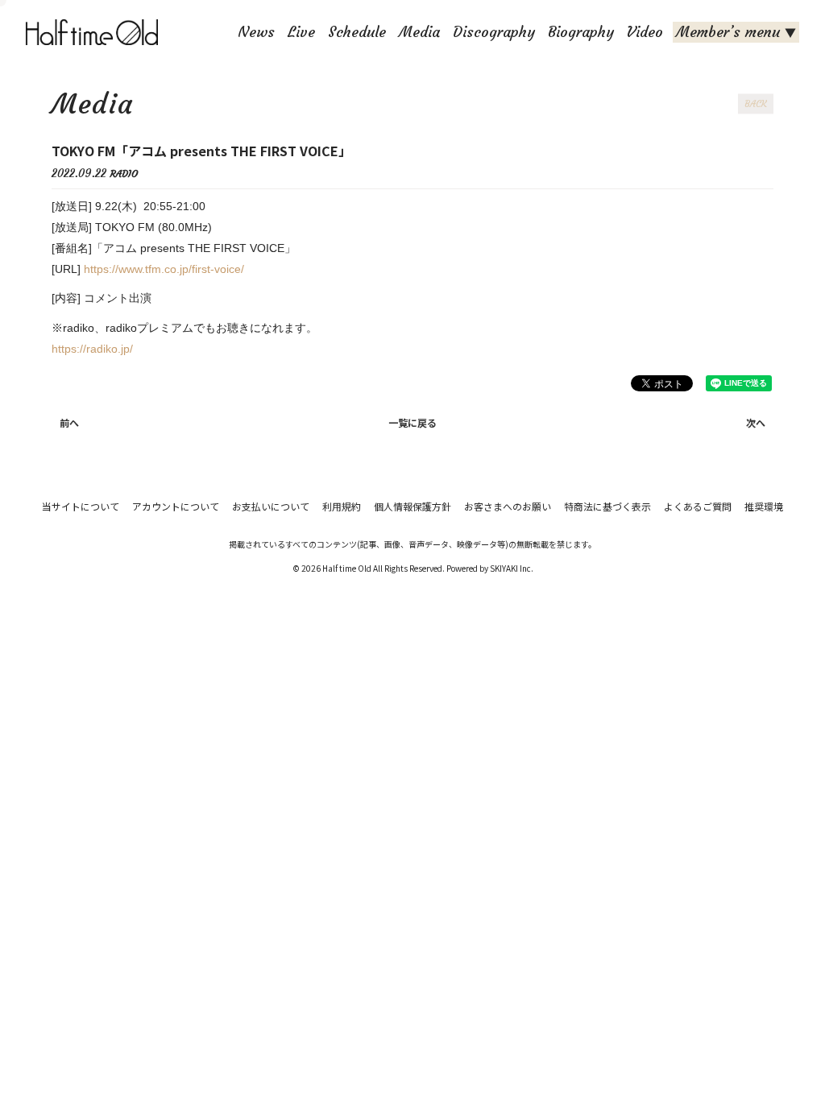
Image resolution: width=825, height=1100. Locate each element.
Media (419, 32)
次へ (755, 422)
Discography (494, 32)
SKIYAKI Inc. (511, 568)
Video (645, 32)
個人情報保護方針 (412, 506)
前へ (69, 422)
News (256, 32)
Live (301, 32)
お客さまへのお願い (507, 506)
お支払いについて (270, 506)
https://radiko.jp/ (92, 348)
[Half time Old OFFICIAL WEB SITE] (95, 32)
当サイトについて (80, 506)
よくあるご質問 (698, 506)
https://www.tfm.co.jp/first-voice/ (164, 269)
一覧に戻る (412, 422)
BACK (755, 103)
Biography (581, 32)
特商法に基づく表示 (607, 506)
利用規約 (341, 506)
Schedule (357, 32)
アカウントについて (175, 506)
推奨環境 (763, 506)
